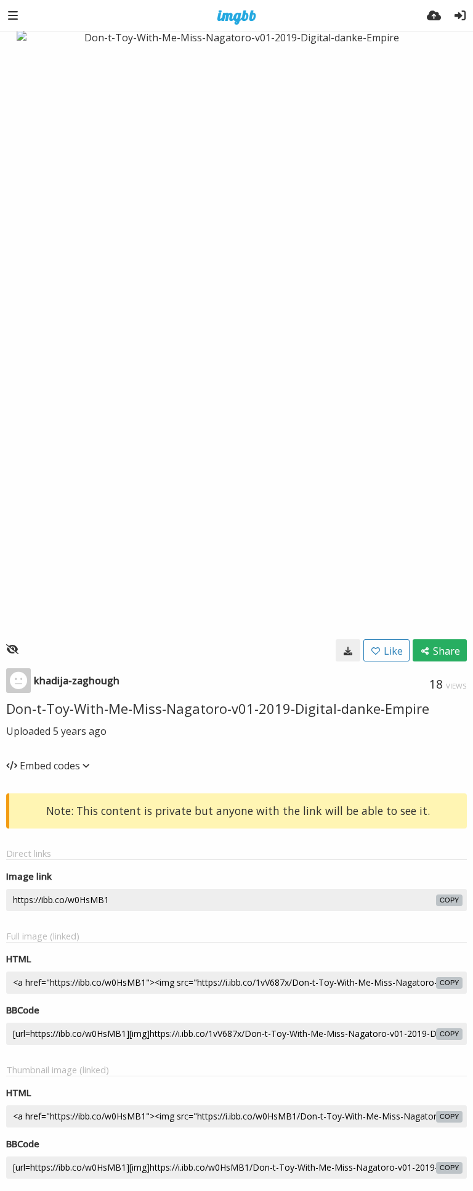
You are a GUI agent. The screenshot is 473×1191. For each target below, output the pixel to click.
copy (449, 900)
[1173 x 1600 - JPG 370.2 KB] (348, 650)
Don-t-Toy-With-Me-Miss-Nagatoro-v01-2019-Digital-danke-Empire (217, 708)
